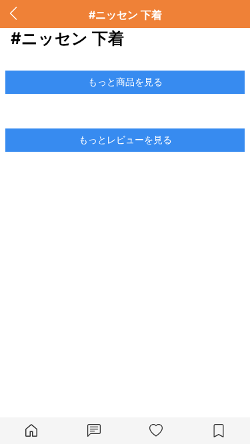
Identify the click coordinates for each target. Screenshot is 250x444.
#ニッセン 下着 (125, 14)
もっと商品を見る (125, 81)
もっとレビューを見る (125, 139)
